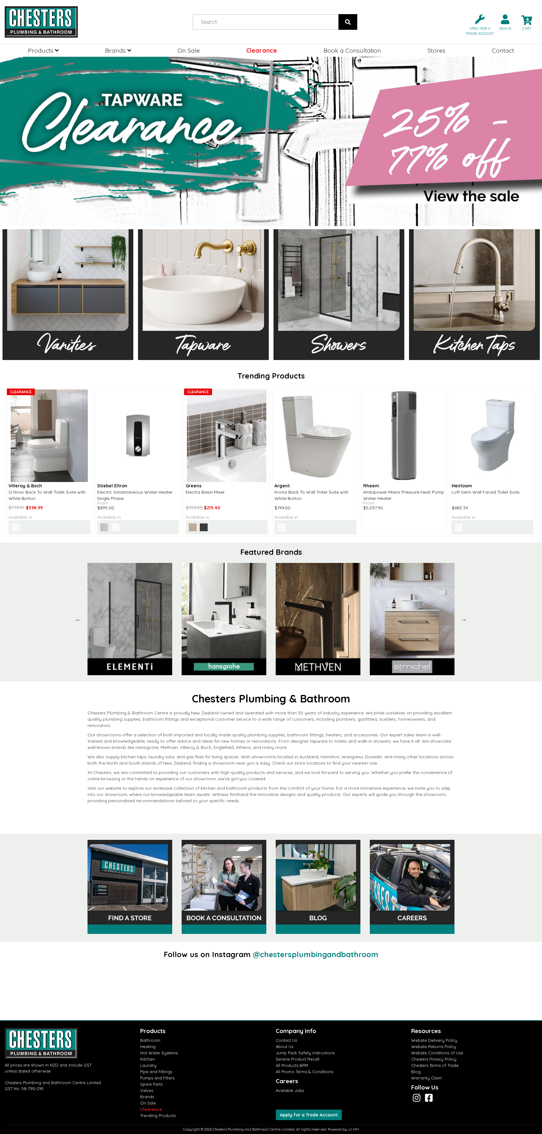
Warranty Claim (426, 1077)
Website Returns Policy (433, 1046)
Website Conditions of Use (437, 1052)
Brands (116, 50)
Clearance (261, 50)
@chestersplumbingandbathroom (315, 954)
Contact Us (286, 1040)
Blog (416, 1071)
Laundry (148, 1065)
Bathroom (150, 1040)
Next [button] (464, 619)
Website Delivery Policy (434, 1040)
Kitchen (147, 1059)
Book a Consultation (352, 50)
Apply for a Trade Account (309, 1115)
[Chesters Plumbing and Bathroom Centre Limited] (68, 22)
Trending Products (158, 1115)
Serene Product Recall (297, 1059)
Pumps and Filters (157, 1077)
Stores (436, 50)
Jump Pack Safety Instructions (305, 1052)
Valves (146, 1090)
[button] (477, 24)
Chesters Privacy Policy (433, 1059)
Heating (148, 1046)
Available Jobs (290, 1090)
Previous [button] (78, 619)
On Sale (189, 50)
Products (41, 50)
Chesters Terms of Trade (435, 1065)
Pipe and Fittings (156, 1071)
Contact (503, 50)
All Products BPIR (292, 1065)
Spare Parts (151, 1084)
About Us (284, 1046)
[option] (130, 619)
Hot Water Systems (159, 1052)
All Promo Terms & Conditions (304, 1071)
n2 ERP (353, 1129)
